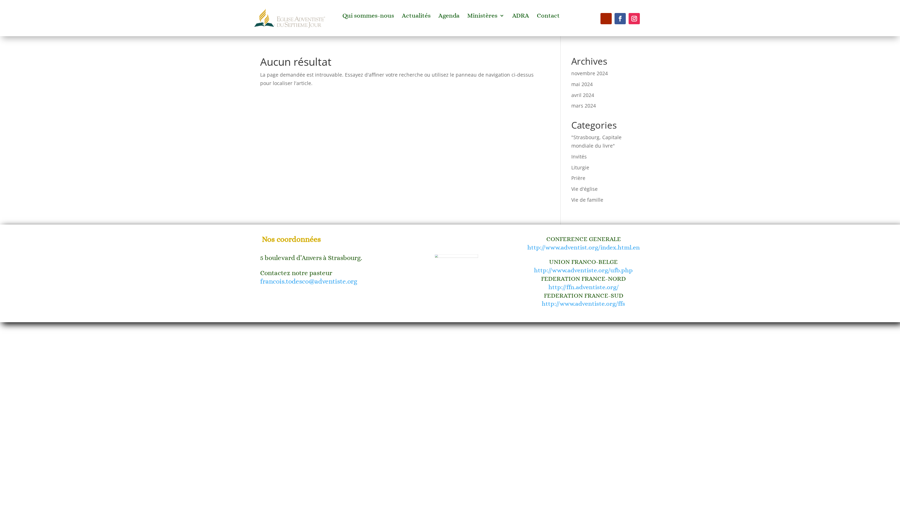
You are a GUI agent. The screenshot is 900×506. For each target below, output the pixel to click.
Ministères (482, 16)
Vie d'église (584, 189)
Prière (578, 178)
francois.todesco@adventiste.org (308, 281)
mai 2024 (582, 84)
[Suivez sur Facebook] (620, 18)
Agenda (448, 16)
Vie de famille (587, 199)
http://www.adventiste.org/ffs (583, 303)
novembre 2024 (589, 73)
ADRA (520, 16)
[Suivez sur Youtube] (606, 18)
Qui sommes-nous (368, 16)
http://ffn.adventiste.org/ (583, 287)
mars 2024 (583, 105)
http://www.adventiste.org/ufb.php (583, 270)
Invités (579, 156)
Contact (548, 16)
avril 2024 (582, 95)
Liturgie (580, 167)
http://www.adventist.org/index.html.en (583, 247)
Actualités (416, 16)
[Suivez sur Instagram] (634, 18)
